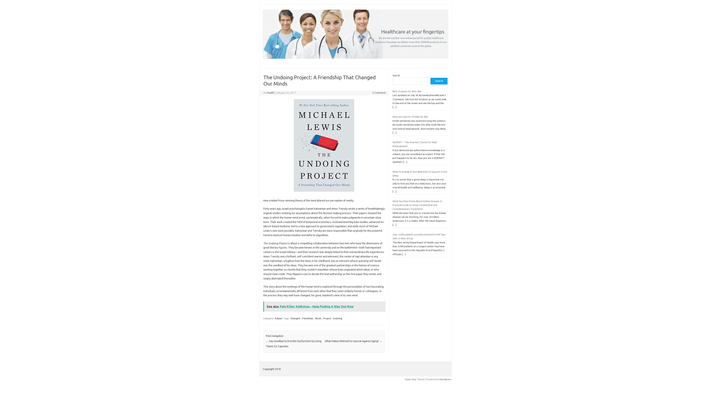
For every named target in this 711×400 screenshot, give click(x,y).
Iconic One (410, 379)
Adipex (279, 318)
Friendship (307, 318)
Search (396, 75)
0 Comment (379, 92)
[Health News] (355, 57)
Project (327, 318)
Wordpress (445, 379)
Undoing (337, 318)
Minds (318, 318)
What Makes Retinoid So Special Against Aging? (353, 341)
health (270, 92)
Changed (295, 318)
